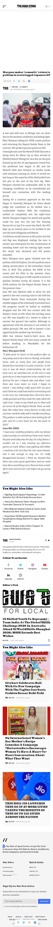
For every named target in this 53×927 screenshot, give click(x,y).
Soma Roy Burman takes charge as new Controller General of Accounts (24, 503)
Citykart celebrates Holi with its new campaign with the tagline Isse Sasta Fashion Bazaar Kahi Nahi (25, 688)
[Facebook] (46, 540)
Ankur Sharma (15, 539)
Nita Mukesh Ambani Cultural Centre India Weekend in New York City (24, 510)
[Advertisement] (26, 37)
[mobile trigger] (5, 6)
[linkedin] (8, 577)
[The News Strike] (26, 7)
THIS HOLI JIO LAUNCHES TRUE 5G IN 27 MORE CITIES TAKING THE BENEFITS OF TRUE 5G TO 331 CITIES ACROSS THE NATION (26, 810)
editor (15, 87)
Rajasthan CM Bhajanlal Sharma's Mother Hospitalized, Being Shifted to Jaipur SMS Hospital (24, 519)
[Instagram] (32, 566)
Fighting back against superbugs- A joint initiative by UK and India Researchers (24, 496)
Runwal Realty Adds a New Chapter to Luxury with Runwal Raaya (23, 527)
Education (42, 590)
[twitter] (48, 540)
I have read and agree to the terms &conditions (21, 906)
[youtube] (45, 566)
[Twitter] (20, 566)
